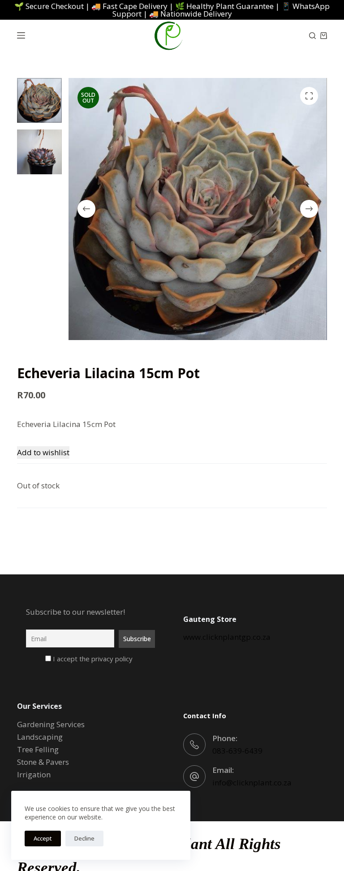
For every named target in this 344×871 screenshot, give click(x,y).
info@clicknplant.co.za (252, 782)
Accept (43, 838)
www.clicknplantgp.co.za (227, 637)
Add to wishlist (43, 452)
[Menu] (21, 35)
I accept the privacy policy (92, 658)
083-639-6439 (237, 751)
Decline (84, 838)
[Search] (312, 35)
